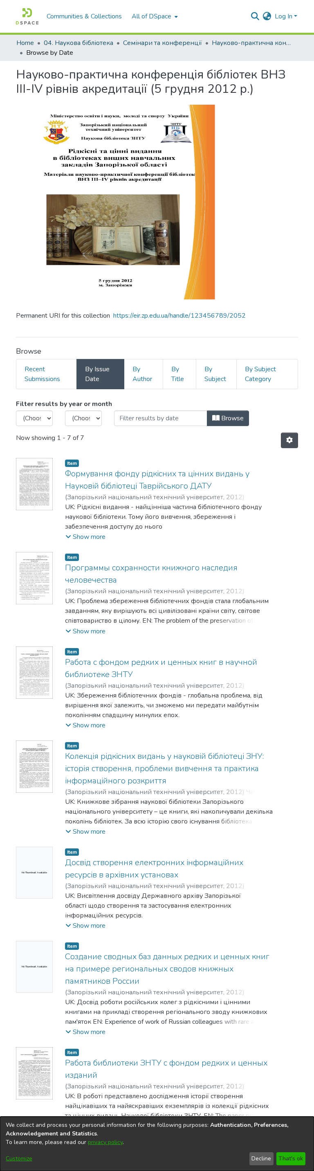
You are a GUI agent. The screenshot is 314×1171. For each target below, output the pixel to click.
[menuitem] (154, 16)
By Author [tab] (142, 374)
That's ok (290, 1158)
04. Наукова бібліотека (78, 42)
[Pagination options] (289, 440)
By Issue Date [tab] (97, 374)
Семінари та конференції (162, 42)
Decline (261, 1158)
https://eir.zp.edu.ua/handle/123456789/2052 (179, 315)
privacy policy (105, 1142)
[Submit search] (255, 16)
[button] (85, 537)
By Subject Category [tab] (260, 374)
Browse (232, 418)
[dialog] (157, 1144)
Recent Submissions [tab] (42, 374)
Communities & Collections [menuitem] (84, 16)
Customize (19, 1158)
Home (25, 42)
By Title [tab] (177, 374)
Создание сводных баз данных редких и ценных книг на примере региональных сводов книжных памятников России (167, 969)
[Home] (27, 16)
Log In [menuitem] (283, 16)
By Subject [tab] (215, 374)
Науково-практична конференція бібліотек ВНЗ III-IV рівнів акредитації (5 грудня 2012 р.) (253, 42)
